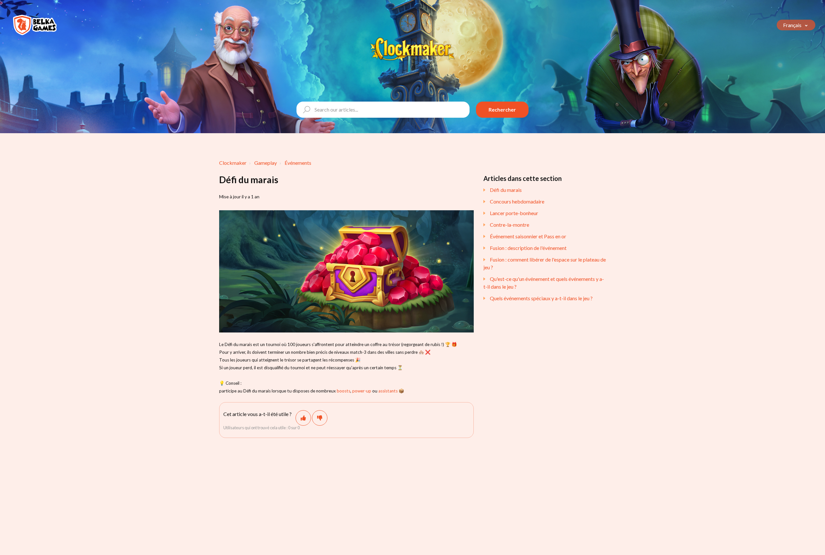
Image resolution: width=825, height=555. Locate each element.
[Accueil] (35, 25)
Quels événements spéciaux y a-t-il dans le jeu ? (541, 298)
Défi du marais (506, 190)
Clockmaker (233, 163)
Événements (298, 163)
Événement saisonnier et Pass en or (528, 236)
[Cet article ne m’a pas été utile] (319, 418)
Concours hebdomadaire (517, 201)
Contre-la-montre (509, 225)
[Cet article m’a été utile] (303, 418)
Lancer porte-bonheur (514, 213)
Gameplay (265, 163)
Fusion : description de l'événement (528, 248)
